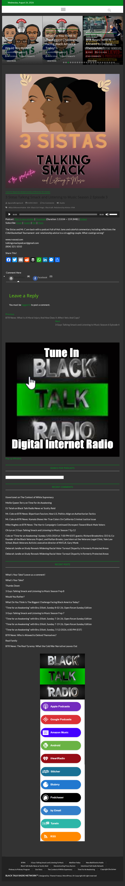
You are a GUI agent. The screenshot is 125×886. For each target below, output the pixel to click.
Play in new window (24, 219)
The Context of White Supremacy (37, 497)
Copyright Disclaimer (108, 869)
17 (100, 62)
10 (84, 62)
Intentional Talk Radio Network (92, 866)
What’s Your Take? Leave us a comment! (25, 574)
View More (11, 61)
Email (19, 222)
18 (102, 62)
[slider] (113, 214)
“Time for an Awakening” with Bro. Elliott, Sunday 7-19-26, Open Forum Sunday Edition (48, 624)
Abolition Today (74, 863)
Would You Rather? (18, 48)
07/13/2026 (102, 52)
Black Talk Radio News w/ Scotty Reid (36, 508)
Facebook (42, 277)
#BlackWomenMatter (17, 207)
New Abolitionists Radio (95, 863)
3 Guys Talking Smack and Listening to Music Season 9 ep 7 (34, 613)
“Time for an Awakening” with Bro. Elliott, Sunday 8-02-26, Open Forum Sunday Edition (48, 607)
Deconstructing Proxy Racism (64, 866)
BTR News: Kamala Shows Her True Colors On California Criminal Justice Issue (56, 519)
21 (109, 62)
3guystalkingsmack (16, 52)
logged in (26, 304)
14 (93, 62)
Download (41, 219)
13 (91, 62)
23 (114, 62)
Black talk (49, 207)
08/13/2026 (12, 56)
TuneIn (27, 222)
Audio (62, 203)
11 (86, 62)
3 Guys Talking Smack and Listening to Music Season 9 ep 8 (34, 591)
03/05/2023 (32, 203)
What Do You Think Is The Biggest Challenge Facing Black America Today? (61, 42)
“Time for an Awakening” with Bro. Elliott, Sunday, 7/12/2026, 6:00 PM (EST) (43, 629)
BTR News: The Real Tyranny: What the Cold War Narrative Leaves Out (41, 646)
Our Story (38, 869)
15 (95, 62)
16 (98, 62)
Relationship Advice (62, 207)
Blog (7, 43)
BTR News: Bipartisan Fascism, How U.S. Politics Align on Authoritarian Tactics (56, 513)
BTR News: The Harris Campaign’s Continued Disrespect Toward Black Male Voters (63, 524)
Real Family (11, 640)
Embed (83, 219)
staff (90, 52)
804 (28, 207)
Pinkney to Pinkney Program (19, 869)
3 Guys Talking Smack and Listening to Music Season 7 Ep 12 (45, 530)
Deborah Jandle (13, 548)
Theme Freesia (55, 876)
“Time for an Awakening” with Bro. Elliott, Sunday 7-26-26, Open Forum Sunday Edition (48, 618)
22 (111, 62)
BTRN (99, 35)
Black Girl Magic (38, 207)
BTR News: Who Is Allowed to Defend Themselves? (99, 44)
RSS (34, 222)
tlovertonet (11, 497)
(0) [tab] (22, 277)
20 (107, 62)
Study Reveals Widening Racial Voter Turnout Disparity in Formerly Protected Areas (67, 548)
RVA (73, 207)
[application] (62, 214)
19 (105, 62)
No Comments (27, 56)
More (40, 222)
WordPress (19, 277)
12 (89, 62)
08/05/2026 (52, 56)
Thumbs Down (12, 585)
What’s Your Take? (14, 580)
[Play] (9, 214)
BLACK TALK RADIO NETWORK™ (21, 875)
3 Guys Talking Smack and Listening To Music (27, 192)
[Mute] (107, 214)
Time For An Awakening (40, 502)
